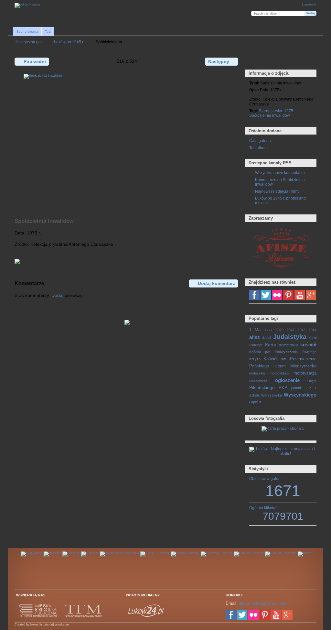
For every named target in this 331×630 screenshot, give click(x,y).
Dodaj (57, 295)
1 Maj (255, 330)
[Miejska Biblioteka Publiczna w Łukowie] (38, 616)
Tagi (48, 31)
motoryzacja (305, 373)
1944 (312, 330)
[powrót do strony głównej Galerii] (27, 5)
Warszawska (271, 395)
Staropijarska (270, 111)
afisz (254, 337)
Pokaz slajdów (280, 61)
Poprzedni (35, 61)
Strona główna (27, 31)
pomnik (297, 388)
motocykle (257, 373)
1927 (268, 330)
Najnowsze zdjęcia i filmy (277, 191)
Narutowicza (258, 381)
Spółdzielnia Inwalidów (269, 115)
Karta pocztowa (281, 344)
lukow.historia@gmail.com (263, 603)
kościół (308, 344)
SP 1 (311, 388)
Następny (218, 61)
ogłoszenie (287, 380)
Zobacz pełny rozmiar (253, 61)
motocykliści (279, 373)
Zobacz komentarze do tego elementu (266, 61)
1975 (288, 111)
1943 (301, 330)
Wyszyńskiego (300, 394)
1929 (279, 330)
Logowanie (309, 4)
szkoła (254, 395)
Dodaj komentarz (216, 283)
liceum (279, 366)
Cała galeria (260, 140)
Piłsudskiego (262, 387)
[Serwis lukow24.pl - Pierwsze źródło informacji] (146, 616)
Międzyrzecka (303, 366)
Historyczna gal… (30, 42)
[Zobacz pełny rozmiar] (127, 142)
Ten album (258, 148)
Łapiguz (255, 402)
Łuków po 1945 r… (70, 42)
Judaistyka (289, 336)
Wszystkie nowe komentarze (280, 172)
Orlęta (311, 381)
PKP (283, 388)
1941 (290, 330)
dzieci (266, 338)
